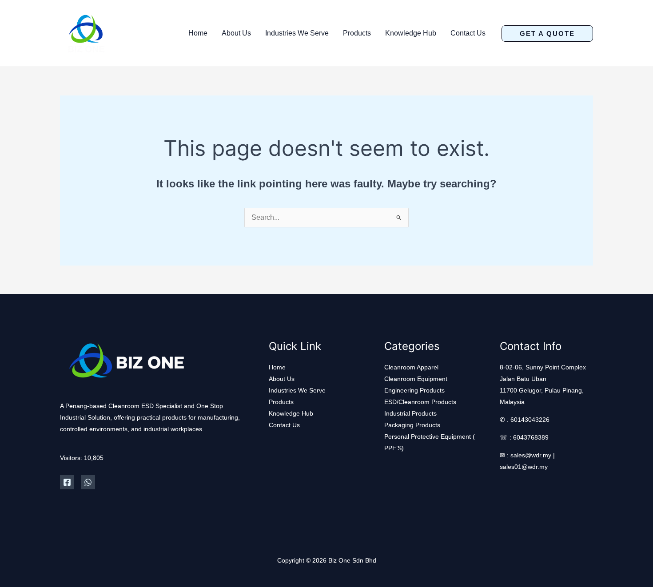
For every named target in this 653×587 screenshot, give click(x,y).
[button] (547, 33)
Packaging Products (412, 424)
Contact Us (468, 33)
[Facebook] (67, 482)
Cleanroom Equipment (415, 378)
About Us (236, 33)
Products (357, 33)
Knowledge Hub (410, 33)
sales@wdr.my (530, 455)
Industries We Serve (297, 33)
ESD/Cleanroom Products (420, 401)
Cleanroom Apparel (411, 367)
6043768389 (531, 437)
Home (197, 33)
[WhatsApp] (88, 482)
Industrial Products (410, 413)
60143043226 (529, 419)
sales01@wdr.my (524, 466)
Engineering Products (414, 390)
